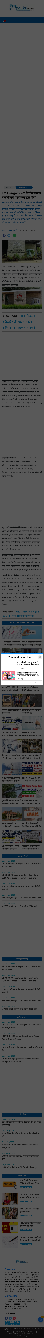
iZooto (40, 683)
